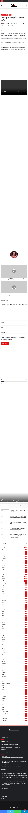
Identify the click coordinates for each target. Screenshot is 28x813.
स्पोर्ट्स (3, 604)
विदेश (3, 617)
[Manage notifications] (25, 810)
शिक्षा (3, 587)
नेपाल (3, 685)
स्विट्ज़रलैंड (4, 696)
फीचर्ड (3, 611)
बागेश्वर (3, 572)
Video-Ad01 (4, 718)
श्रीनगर (3, 644)
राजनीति (3, 578)
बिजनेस (3, 641)
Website (3, 332)
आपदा (3, 628)
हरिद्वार (3, 549)
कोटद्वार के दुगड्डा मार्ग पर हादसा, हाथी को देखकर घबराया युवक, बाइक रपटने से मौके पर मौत (18, 535)
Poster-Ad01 (5, 713)
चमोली (3, 551)
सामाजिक (3, 580)
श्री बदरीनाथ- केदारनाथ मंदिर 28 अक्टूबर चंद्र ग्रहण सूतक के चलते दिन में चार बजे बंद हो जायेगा (18, 517)
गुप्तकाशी (3, 672)
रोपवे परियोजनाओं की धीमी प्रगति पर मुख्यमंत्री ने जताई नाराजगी (13, 781)
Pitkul (3, 678)
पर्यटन (3, 589)
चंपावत (3, 574)
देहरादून (3, 576)
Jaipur (3, 702)
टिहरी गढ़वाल (4, 565)
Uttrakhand (4, 596)
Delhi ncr (4, 663)
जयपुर (3, 709)
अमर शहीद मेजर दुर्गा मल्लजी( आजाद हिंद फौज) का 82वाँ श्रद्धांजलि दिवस (14, 775)
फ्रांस (3, 691)
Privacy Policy (4, 796)
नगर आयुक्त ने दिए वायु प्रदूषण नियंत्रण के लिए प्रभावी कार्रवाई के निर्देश (14, 773)
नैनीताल (3, 556)
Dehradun (4, 600)
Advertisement (5, 711)
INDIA (3, 598)
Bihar (3, 650)
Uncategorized (5, 583)
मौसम (3, 613)
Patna (3, 687)
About (2, 794)
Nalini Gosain (5, 23)
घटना (3, 591)
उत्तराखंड (7, 11)
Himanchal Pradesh (6, 683)
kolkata (3, 700)
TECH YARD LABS (23, 803)
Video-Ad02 (5, 720)
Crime (3, 585)
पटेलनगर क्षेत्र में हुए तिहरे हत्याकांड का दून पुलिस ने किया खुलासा (13, 501)
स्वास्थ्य (3, 602)
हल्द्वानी (3, 633)
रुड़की (3, 668)
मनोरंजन (7, 14)
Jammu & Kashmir (6, 620)
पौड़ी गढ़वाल (4, 560)
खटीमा (3, 689)
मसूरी (3, 635)
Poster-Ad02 (5, 716)
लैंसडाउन (3, 654)
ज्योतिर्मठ (3, 661)
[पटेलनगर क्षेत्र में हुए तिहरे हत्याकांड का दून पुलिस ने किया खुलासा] (5, 512)
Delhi (3, 630)
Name (2, 322)
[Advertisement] (14, 66)
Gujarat (3, 639)
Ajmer (3, 681)
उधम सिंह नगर (4, 563)
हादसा (3, 626)
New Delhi (4, 607)
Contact (3, 798)
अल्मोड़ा (3, 569)
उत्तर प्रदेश (4, 609)
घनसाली (3, 698)
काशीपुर (3, 674)
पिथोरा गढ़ (3, 670)
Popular (4, 505)
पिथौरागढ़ (3, 567)
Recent (13, 505)
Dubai (3, 659)
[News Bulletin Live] (14, 5)
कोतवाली (3, 694)
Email (2, 327)
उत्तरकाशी (3, 554)
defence (4, 624)
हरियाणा (3, 637)
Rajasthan (4, 652)
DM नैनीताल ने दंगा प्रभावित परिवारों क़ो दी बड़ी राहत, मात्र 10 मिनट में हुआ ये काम (17, 529)
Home (3, 11)
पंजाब (3, 657)
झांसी (3, 707)
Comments (22, 505)
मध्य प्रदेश (4, 676)
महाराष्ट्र (3, 648)
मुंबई (2, 646)
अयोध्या (3, 665)
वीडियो (10, 14)
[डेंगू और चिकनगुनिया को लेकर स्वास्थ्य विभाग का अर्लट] (5, 524)
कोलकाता (3, 705)
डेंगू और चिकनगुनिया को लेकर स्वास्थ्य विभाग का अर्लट (18, 523)
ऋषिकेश (3, 622)
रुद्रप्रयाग (4, 558)
